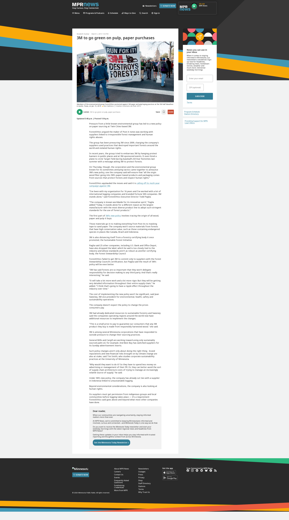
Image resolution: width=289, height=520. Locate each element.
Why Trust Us (144, 492)
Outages (141, 471)
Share (170, 112)
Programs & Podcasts (95, 13)
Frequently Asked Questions (121, 481)
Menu (77, 13)
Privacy (141, 477)
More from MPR (121, 490)
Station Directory (191, 114)
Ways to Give (130, 13)
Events (117, 477)
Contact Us (118, 474)
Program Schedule (192, 112)
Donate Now (167, 6)
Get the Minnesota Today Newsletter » (111, 442)
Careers (117, 471)
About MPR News (121, 468)
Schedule (114, 13)
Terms (189, 102)
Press (140, 474)
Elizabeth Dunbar (83, 34)
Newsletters (143, 468)
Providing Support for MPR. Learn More (196, 122)
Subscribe (200, 96)
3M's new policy (113, 215)
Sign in (157, 13)
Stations (141, 486)
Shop (140, 480)
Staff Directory (144, 483)
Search (145, 13)
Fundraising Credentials (119, 486)
